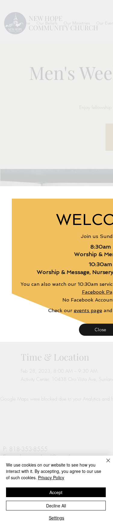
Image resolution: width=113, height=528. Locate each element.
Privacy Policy (51, 477)
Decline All (56, 506)
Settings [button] (56, 518)
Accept (55, 492)
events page (88, 310)
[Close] (104, 464)
